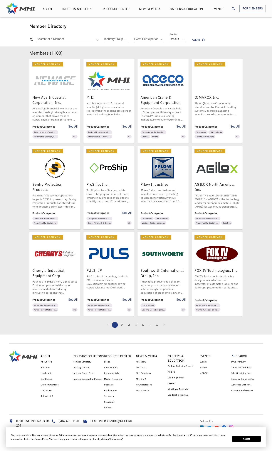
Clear (196, 39)
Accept (246, 439)
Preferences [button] (116, 439)
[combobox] (116, 39)
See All (73, 126)
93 (157, 324)
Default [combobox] (174, 39)
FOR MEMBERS (252, 8)
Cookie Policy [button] (41, 439)
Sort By (173, 34)
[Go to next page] (164, 325)
